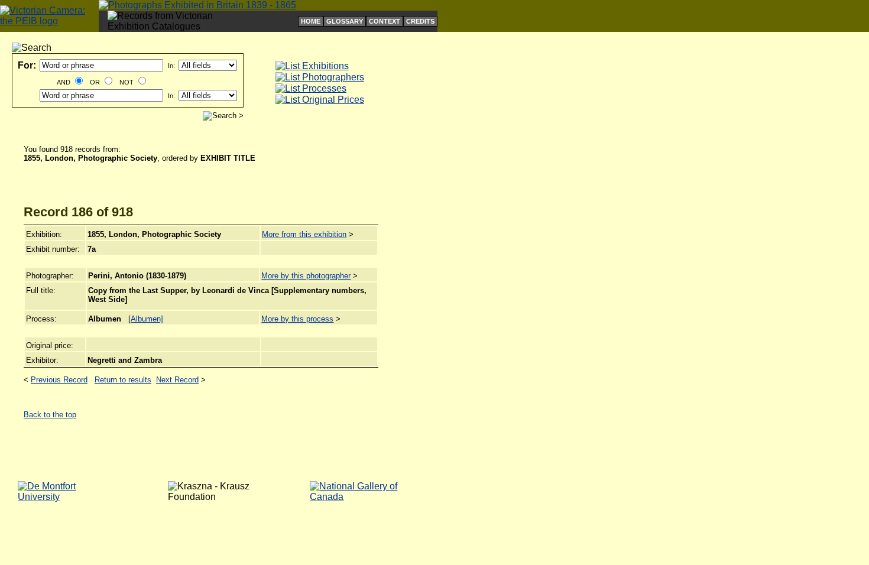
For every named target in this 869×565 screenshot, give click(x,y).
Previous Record (59, 379)
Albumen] (147, 318)
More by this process (297, 318)
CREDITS (420, 21)
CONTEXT (384, 21)
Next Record (177, 379)
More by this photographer (306, 275)
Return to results (123, 379)
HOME (310, 21)
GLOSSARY (344, 21)
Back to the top (50, 414)
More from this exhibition (304, 234)
